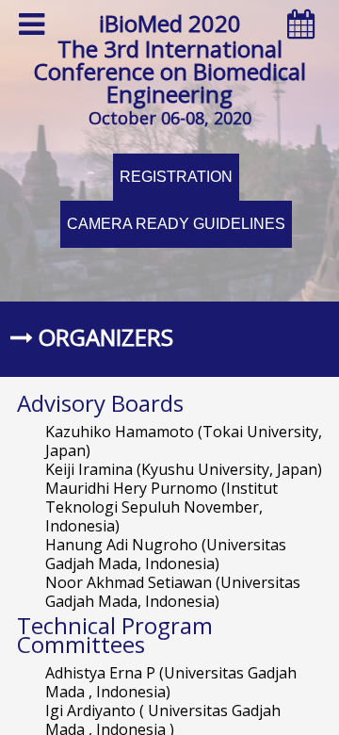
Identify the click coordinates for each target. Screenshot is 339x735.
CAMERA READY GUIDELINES (176, 224)
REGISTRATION (176, 177)
